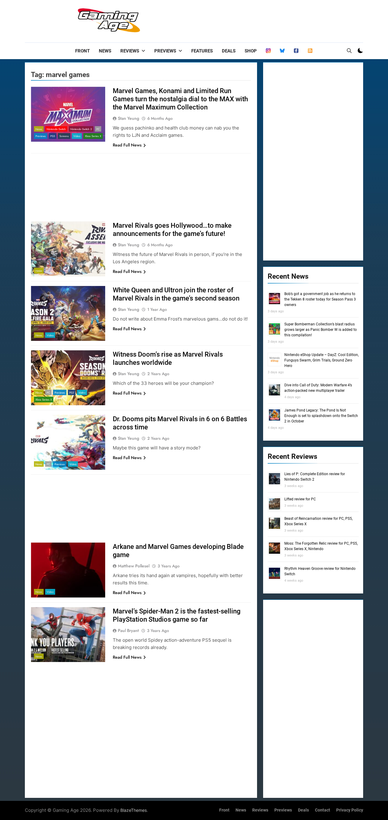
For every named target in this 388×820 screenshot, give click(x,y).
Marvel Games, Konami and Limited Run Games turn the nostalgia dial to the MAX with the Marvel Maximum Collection (180, 99)
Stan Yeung (128, 118)
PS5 (52, 136)
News (105, 51)
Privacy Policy (349, 810)
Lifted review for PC (300, 499)
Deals (229, 51)
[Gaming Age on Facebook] (296, 51)
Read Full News (127, 145)
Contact (322, 810)
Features (202, 51)
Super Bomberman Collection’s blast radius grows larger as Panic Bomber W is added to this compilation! (320, 329)
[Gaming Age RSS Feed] (310, 51)
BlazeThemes (133, 810)
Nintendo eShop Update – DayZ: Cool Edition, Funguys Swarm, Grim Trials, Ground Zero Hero (321, 360)
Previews (165, 51)
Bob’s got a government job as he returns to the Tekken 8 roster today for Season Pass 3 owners (320, 299)
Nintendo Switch (56, 129)
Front (82, 51)
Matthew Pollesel (133, 566)
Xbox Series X (93, 136)
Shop (251, 51)
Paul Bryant (128, 630)
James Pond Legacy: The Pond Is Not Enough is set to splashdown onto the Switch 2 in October (321, 415)
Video (76, 136)
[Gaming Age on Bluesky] (282, 51)
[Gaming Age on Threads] (268, 51)
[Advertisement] (252, 19)
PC (98, 129)
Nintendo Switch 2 (81, 129)
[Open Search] (349, 50)
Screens (64, 136)
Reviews (129, 51)
